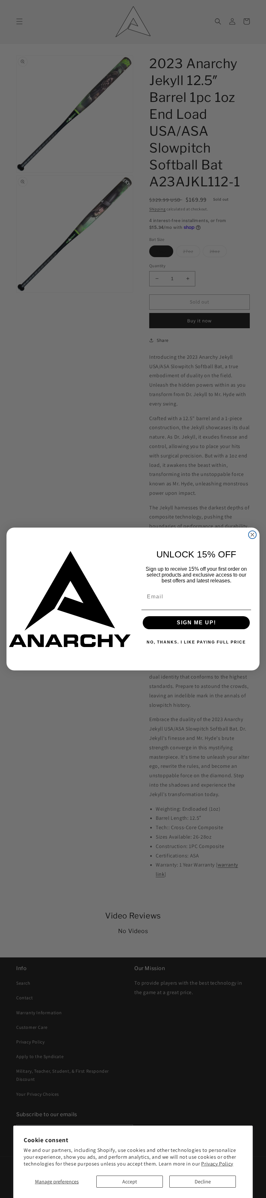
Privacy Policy (217, 1163)
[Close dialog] (252, 535)
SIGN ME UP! (196, 622)
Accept (129, 1181)
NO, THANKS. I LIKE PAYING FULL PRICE (196, 642)
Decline (203, 1181)
